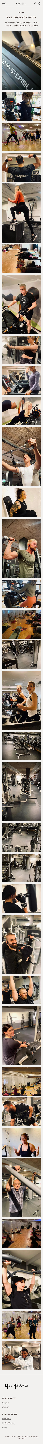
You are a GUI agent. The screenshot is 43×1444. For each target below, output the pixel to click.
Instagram (5, 1403)
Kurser (4, 1427)
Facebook (5, 1407)
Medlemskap (6, 1418)
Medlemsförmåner (8, 1423)
